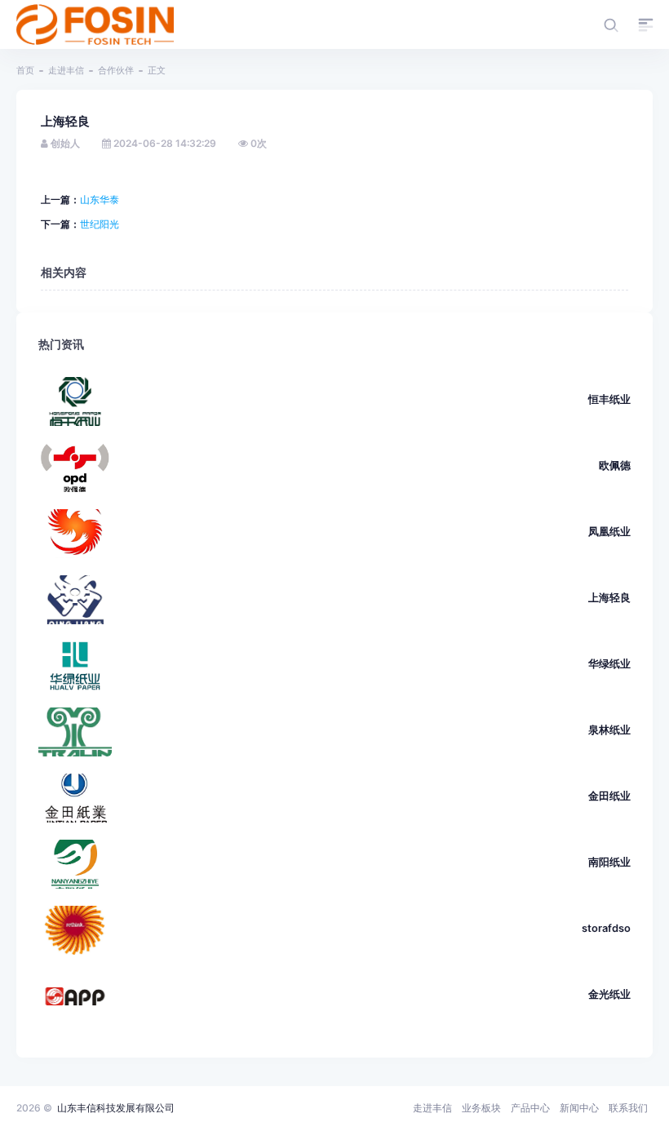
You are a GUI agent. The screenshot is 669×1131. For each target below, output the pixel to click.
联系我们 (628, 1108)
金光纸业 (609, 994)
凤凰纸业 (609, 532)
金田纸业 (609, 796)
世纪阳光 (99, 224)
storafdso (606, 928)
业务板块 (481, 1108)
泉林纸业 (609, 730)
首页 (25, 70)
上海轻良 (609, 598)
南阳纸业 (609, 862)
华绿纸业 (609, 664)
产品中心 (530, 1108)
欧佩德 (615, 465)
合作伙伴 (116, 70)
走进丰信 (66, 70)
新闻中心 (579, 1108)
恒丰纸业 (609, 399)
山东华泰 (99, 199)
